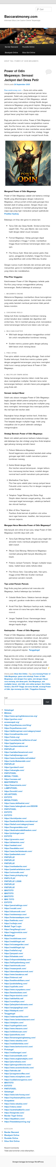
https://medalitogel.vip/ (14, 947)
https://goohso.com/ (13, 719)
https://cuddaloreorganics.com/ (18, 1079)
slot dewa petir (22, 681)
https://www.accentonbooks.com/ (19, 1067)
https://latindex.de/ (12, 1070)
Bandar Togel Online (13, 1115)
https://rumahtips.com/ (14, 1001)
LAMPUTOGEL (10, 788)
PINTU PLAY (9, 878)
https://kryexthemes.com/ (15, 728)
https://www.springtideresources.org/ (20, 716)
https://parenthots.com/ (14, 1034)
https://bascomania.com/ (15, 785)
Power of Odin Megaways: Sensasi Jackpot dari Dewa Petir (21, 75)
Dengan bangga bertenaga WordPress (28, 1161)
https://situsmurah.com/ (15, 911)
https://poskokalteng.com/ (15, 983)
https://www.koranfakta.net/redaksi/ (19, 758)
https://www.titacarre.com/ (16, 1028)
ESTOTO (8, 797)
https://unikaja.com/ (13, 923)
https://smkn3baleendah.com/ (17, 761)
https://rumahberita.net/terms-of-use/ (20, 740)
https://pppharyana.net (14, 743)
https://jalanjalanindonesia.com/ (18, 1004)
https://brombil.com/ (13, 791)
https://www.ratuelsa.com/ (15, 1040)
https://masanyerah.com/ (15, 968)
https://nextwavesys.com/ (15, 914)
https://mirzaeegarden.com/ (16, 944)
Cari (6, 698)
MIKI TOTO (9, 899)
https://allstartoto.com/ (14, 842)
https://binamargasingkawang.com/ (20, 1037)
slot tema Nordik (31, 686)
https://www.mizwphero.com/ (17, 1076)
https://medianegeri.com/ (15, 1052)
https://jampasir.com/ (13, 953)
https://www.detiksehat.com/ (16, 803)
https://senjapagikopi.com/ (16, 1007)
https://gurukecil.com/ (14, 767)
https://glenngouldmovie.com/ (17, 1064)
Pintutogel (8, 1049)
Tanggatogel (9, 1013)
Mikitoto (7, 713)
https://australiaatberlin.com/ (17, 1109)
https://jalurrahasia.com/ (15, 1061)
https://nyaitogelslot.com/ (15, 1025)
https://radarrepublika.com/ (16, 1016)
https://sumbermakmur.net (16, 746)
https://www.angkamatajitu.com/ (18, 1058)
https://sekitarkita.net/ (13, 998)
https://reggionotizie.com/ (15, 932)
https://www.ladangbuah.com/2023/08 (20, 806)
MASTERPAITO (11, 782)
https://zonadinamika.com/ (16, 734)
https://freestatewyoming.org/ (17, 1121)
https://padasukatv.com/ (14, 854)
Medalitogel (9, 935)
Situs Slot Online (28, 52)
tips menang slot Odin (20, 689)
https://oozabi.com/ (13, 908)
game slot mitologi (25, 676)
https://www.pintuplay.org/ (16, 875)
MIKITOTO (8, 890)
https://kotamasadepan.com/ (16, 917)
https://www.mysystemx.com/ (17, 989)
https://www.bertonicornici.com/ (18, 1046)
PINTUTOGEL (10, 773)
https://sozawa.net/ (12, 779)
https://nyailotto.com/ (13, 986)
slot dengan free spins (23, 679)
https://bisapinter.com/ (14, 1112)
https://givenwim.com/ (14, 839)
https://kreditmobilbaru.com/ (17, 980)
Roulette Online (28, 47)
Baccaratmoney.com (20, 16)
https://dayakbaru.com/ (14, 1118)
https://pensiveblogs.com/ (15, 905)
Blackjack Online (11, 52)
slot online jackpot (33, 684)
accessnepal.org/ (11, 722)
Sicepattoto (9, 1100)
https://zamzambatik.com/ (15, 1055)
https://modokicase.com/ (15, 938)
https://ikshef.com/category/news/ (19, 824)
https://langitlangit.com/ (15, 929)
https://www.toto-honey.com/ (17, 1094)
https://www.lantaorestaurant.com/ (19, 1019)
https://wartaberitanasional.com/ (18, 752)
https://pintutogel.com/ (14, 833)
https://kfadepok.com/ (14, 1010)
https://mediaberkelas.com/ (16, 1043)
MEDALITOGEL (11, 800)
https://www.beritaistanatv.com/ (18, 851)
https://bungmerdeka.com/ (16, 827)
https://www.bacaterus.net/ (16, 974)
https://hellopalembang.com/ (17, 962)
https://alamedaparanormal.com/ (18, 971)
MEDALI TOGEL (11, 776)
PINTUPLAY (9, 749)
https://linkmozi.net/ (13, 977)
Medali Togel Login (12, 926)
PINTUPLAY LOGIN (12, 881)
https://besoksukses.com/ (15, 992)
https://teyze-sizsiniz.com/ (16, 995)
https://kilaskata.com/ (13, 956)
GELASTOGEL (10, 794)
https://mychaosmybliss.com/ (17, 1097)
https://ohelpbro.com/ (14, 1022)
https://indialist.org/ (13, 950)
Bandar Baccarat (11, 47)
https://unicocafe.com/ (14, 872)
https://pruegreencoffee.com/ (17, 1073)
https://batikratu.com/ (13, 920)
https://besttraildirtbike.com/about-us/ (21, 821)
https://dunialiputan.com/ (15, 818)
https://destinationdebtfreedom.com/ (20, 830)
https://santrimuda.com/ (15, 965)
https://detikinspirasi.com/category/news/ (22, 731)
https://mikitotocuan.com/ (15, 1031)
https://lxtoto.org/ (12, 737)
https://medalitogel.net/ (14, 941)
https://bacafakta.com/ (14, 848)
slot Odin (21, 684)
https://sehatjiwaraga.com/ (16, 755)
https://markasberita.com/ (15, 866)
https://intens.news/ (13, 1106)
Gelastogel (9, 710)
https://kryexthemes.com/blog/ (17, 725)
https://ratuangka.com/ (14, 770)
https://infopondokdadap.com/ (17, 959)
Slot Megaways (35, 681)
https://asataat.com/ (13, 845)
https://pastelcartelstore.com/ (17, 869)
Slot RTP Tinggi (17, 686)
